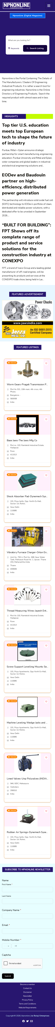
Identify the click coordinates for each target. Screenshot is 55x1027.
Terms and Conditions (27, 1004)
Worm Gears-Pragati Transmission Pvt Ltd (30, 384)
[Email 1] (31, 1021)
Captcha (6, 955)
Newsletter (27, 996)
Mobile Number (11, 940)
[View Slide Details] (27, 319)
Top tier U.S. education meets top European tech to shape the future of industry (27, 134)
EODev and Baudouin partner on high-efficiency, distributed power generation (24, 184)
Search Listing (37, 48)
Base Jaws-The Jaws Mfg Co (22, 440)
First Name (7, 884)
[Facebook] (23, 1021)
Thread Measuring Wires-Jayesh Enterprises (31, 610)
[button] (27, 15)
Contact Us (27, 988)
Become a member (27, 984)
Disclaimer (27, 992)
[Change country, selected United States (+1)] (6, 946)
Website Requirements (27, 1007)
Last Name (6, 896)
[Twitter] (27, 1021)
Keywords (15, 48)
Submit (8, 976)
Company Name (11, 910)
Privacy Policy (27, 1000)
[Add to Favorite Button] (46, 363)
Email (6, 925)
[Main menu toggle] (48, 5)
